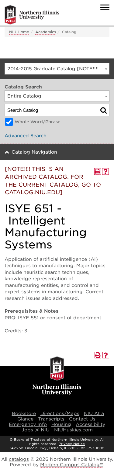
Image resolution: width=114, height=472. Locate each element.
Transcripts (51, 419)
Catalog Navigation (34, 152)
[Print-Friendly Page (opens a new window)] (97, 171)
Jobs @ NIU (36, 430)
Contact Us (82, 419)
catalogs (19, 459)
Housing (61, 424)
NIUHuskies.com (73, 430)
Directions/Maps (59, 413)
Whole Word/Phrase (37, 121)
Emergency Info (28, 424)
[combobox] (57, 69)
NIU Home (19, 32)
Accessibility (90, 424)
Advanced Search (26, 135)
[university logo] (57, 376)
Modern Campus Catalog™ (71, 464)
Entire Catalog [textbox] (24, 96)
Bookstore (24, 413)
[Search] (103, 110)
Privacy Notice (72, 444)
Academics (45, 32)
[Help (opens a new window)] (105, 171)
